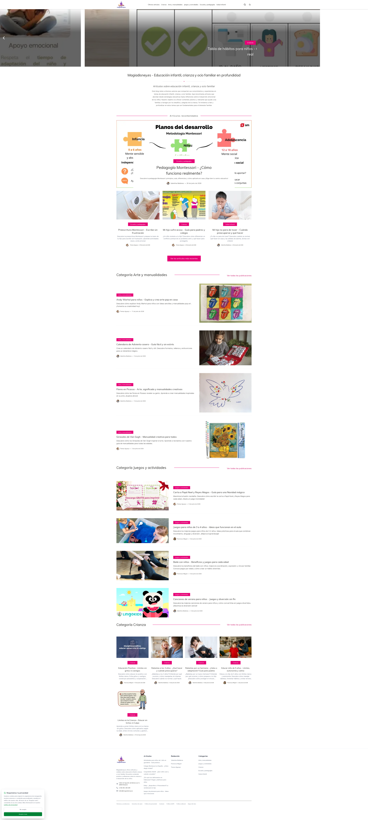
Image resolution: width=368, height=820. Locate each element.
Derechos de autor (137, 804)
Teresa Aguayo (176, 767)
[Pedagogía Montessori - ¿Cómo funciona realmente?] (184, 154)
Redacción (175, 756)
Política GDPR (170, 804)
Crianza (163, 5)
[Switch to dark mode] (250, 4)
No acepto (23, 809)
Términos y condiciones (123, 804)
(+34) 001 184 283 (124, 788)
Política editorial (181, 804)
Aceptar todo (23, 814)
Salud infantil (221, 5)
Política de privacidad (151, 804)
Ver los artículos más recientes (184, 258)
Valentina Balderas (177, 760)
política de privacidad (10, 805)
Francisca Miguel (176, 764)
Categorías (203, 756)
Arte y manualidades (175, 5)
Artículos (148, 756)
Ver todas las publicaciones (239, 275)
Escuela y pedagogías (207, 5)
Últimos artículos (154, 5)
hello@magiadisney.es (126, 791)
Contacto (161, 804)
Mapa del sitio (192, 804)
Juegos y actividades (191, 5)
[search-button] (245, 5)
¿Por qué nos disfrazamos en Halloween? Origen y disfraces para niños (155, 780)
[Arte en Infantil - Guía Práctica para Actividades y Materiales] (184, 38)
